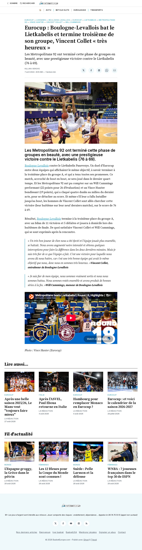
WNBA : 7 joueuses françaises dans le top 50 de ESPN (122, 473)
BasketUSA (71, 532)
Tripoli (94, 540)
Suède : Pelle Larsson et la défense (83, 473)
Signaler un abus (107, 532)
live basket (58, 532)
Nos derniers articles (26, 532)
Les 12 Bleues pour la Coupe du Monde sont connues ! (53, 473)
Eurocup (29, 20)
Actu (48, 10)
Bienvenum (44, 532)
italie (42, 395)
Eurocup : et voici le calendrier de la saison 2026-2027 (122, 403)
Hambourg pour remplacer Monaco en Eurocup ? (88, 403)
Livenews (41, 20)
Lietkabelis (90, 20)
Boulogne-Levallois (59, 20)
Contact (122, 532)
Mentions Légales (88, 532)
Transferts (96, 10)
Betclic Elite (62, 10)
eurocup (77, 20)
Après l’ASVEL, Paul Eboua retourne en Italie (53, 403)
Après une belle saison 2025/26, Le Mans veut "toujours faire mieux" (18, 407)
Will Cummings (73, 22)
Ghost (86, 540)
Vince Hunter (37, 22)
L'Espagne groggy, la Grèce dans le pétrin (18, 473)
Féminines (44, 465)
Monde (7, 465)
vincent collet (54, 22)
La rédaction (11, 419)
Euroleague (80, 10)
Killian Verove (32, 69)
